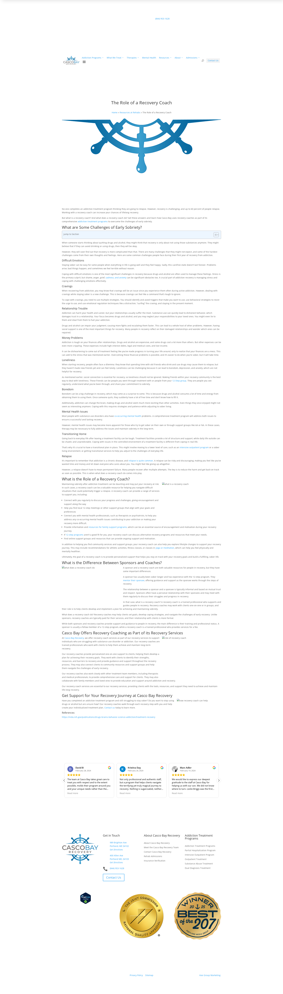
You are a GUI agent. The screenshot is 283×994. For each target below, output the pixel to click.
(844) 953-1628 (96, 40)
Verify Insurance (97, 36)
